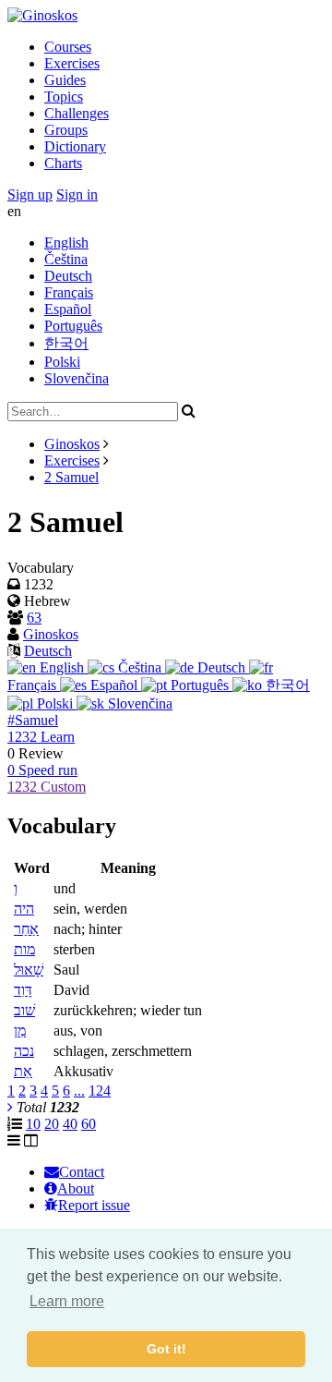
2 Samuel (71, 477)
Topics (63, 96)
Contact (81, 1172)
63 (34, 617)
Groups (66, 130)
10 (33, 1124)
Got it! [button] (166, 1348)
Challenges (76, 113)
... (79, 1090)
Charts (63, 163)
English (66, 242)
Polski (62, 362)
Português (73, 325)
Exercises (72, 63)
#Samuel (32, 720)
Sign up (30, 194)
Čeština (66, 259)
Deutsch (68, 276)
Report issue (94, 1205)
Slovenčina (76, 378)
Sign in (77, 194)
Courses (67, 47)
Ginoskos (72, 444)
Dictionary (75, 146)
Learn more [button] (67, 1301)
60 (88, 1124)
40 (70, 1124)
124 (100, 1090)
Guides (65, 80)
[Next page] (10, 1107)
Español (67, 309)
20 (51, 1124)
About (75, 1188)
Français (68, 292)
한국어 (66, 343)
